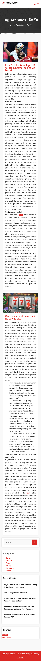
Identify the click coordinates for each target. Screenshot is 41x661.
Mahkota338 (6, 637)
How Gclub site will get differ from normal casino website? (20, 68)
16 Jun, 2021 (12, 56)
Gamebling (9, 561)
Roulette (9, 571)
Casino (9, 60)
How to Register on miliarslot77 (16, 593)
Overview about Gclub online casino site (20, 317)
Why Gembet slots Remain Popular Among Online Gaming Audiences (20, 586)
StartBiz (20, 658)
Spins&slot (10, 568)
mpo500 (5, 635)
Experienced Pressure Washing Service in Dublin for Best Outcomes (20, 599)
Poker (8, 563)
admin (11, 52)
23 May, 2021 (12, 307)
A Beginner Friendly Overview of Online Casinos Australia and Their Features (19, 608)
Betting (8, 566)
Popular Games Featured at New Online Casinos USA (19, 616)
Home (11, 25)
